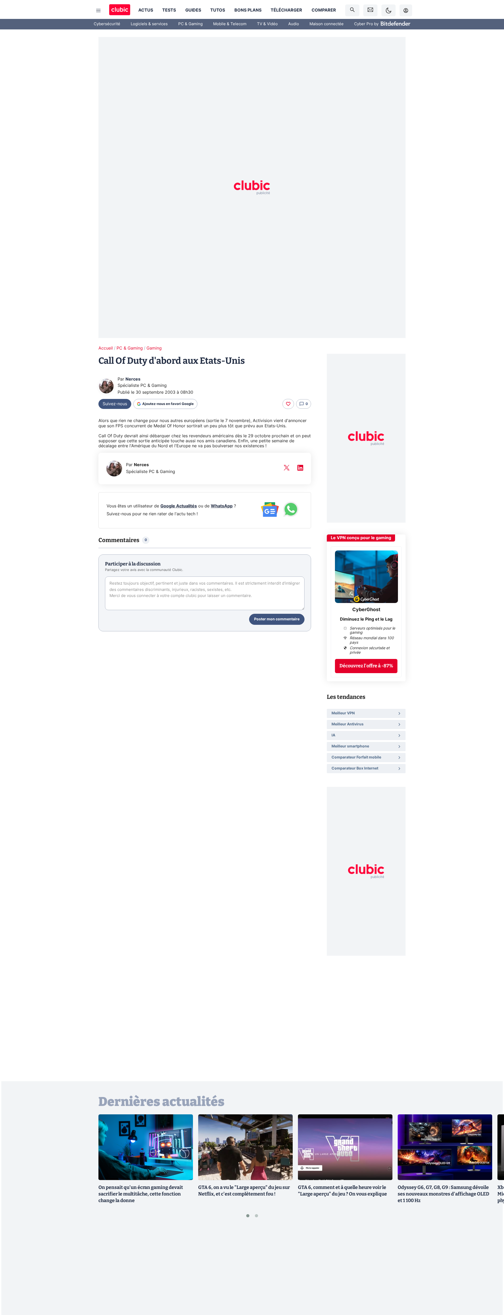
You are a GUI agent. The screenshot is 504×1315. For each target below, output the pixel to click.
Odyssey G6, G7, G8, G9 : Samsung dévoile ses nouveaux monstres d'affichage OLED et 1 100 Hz (443, 1193)
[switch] (388, 10)
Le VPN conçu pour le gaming (361, 538)
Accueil (105, 348)
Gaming (154, 348)
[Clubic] (119, 10)
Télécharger (286, 10)
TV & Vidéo (267, 24)
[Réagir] (288, 404)
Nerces (132, 379)
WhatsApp (222, 506)
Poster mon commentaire (277, 619)
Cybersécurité (107, 24)
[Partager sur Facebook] (491, 1270)
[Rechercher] (352, 10)
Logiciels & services (149, 24)
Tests (169, 10)
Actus (145, 10)
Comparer (324, 10)
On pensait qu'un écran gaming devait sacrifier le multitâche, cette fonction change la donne (140, 1193)
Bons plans (247, 10)
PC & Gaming (190, 24)
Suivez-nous (115, 404)
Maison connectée (326, 24)
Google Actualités (178, 506)
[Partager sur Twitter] (491, 1287)
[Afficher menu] (98, 10)
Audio (293, 24)
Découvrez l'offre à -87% (366, 666)
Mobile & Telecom (229, 24)
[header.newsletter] (370, 10)
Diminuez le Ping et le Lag (366, 619)
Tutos (217, 10)
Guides (193, 10)
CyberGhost (366, 609)
